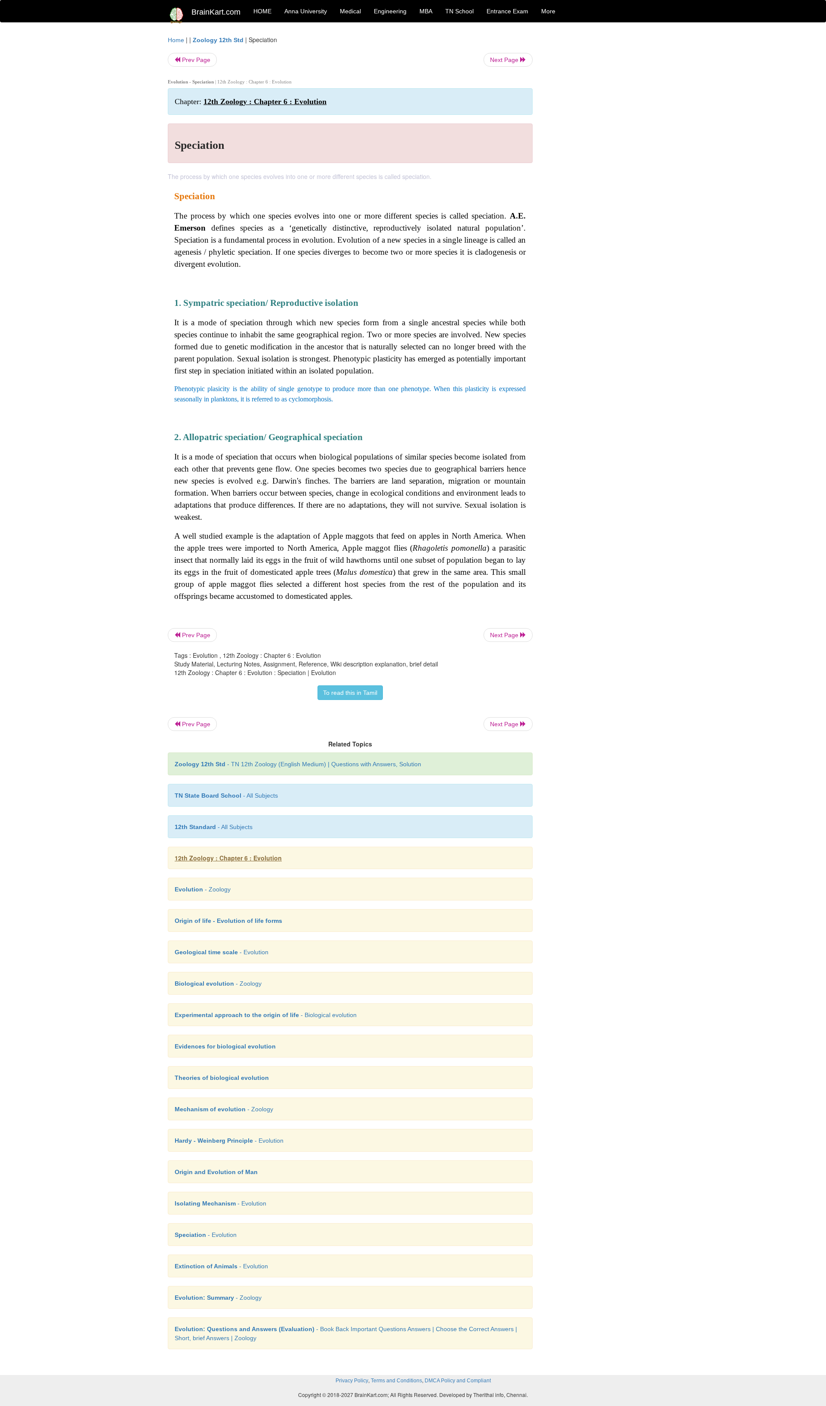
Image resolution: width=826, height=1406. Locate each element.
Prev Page (195, 59)
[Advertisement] (602, 164)
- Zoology (203, 889)
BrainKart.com (215, 12)
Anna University (305, 11)
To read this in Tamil (350, 692)
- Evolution (221, 952)
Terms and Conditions (396, 1381)
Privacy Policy (352, 1381)
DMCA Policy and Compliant (458, 1381)
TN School (459, 11)
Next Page (505, 59)
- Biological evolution (266, 1014)
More (548, 11)
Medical (350, 11)
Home (176, 40)
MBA (425, 11)
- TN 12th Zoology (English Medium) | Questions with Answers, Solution (298, 764)
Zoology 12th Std (218, 40)
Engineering (390, 11)
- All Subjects (226, 795)
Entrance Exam (507, 11)
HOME (262, 11)
